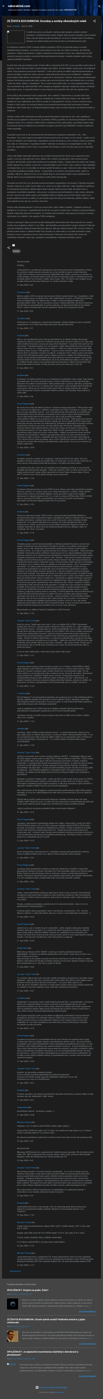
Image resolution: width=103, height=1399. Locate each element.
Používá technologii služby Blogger (53, 1387)
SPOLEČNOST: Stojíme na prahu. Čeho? (27, 1290)
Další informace (87, 1312)
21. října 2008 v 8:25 (25, 285)
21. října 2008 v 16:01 (25, 1083)
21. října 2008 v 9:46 (25, 396)
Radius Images (59, 1392)
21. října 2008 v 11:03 (25, 504)
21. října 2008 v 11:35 (25, 686)
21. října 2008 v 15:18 (25, 1028)
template (20, 335)
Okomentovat (15, 1271)
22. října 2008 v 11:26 (25, 1215)
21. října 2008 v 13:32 (25, 840)
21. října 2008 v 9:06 (25, 311)
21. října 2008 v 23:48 (25, 1115)
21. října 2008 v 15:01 (25, 991)
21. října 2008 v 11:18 (25, 533)
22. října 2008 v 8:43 (25, 1160)
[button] (94, 21)
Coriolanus (21, 292)
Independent (22, 948)
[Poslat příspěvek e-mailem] (13, 246)
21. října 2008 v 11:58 (25, 745)
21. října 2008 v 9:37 (25, 328)
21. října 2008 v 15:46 (25, 1061)
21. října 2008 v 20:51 (25, 1100)
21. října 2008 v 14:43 (25, 941)
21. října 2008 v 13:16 (25, 812)
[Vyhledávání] (99, 7)
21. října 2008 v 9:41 (25, 368)
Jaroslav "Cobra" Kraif (26, 621)
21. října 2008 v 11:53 (25, 721)
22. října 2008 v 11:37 (25, 1265)
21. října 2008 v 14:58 (25, 967)
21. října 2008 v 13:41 (25, 858)
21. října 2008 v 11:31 (25, 655)
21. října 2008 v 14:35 (25, 917)
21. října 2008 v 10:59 (25, 447)
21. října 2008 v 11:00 (25, 478)
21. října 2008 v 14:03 (25, 881)
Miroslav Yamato (24, 1122)
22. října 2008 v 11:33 (25, 1246)
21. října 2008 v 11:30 (25, 613)
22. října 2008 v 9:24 (25, 1196)
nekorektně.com (19, 6)
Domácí (16, 251)
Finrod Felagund (23, 404)
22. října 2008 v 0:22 (25, 1141)
